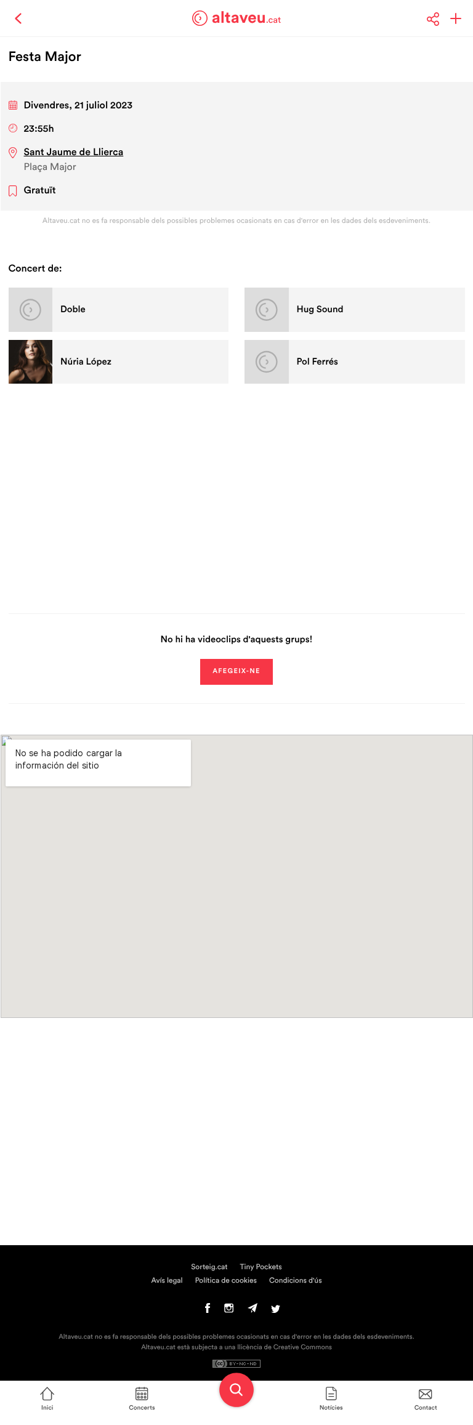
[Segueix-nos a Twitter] (275, 1311)
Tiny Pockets (261, 1267)
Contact (425, 1408)
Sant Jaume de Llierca (74, 153)
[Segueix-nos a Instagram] (228, 1311)
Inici (47, 1408)
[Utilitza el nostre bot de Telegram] (252, 1311)
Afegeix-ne (236, 671)
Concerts (142, 1408)
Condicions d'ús (295, 1281)
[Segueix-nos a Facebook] (208, 1311)
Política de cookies (226, 1281)
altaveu (246, 18)
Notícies (331, 1408)
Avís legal (166, 1281)
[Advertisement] (237, 496)
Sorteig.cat (209, 1267)
